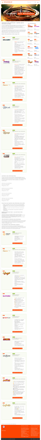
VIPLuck (16, 109)
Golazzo (16, 41)
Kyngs (15, 133)
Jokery (15, 156)
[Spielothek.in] (7, 2)
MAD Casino (16, 64)
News (38, 2)
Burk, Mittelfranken (15, 39)
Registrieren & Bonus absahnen (17, 54)
